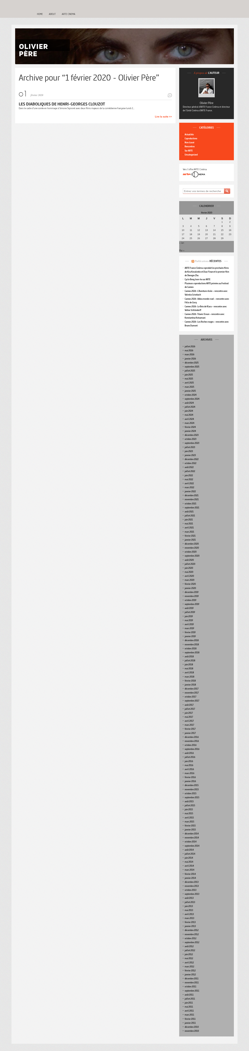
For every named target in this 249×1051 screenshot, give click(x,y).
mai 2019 (189, 620)
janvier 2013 (190, 926)
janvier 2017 (190, 733)
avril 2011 (189, 1010)
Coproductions (191, 138)
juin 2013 (189, 906)
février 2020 (190, 584)
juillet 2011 (190, 998)
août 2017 (189, 704)
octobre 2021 (190, 503)
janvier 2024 (190, 431)
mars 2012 (189, 966)
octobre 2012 (190, 938)
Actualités (189, 134)
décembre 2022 (192, 459)
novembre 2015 (192, 789)
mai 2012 (189, 958)
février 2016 (190, 777)
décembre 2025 (192, 362)
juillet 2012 (190, 950)
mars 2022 (189, 487)
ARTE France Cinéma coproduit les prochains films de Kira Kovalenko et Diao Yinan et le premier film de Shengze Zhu (207, 271)
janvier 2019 (190, 636)
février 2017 (190, 728)
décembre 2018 (192, 640)
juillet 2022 (190, 471)
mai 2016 (189, 765)
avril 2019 (189, 624)
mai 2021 (189, 523)
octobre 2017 (190, 696)
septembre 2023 (192, 443)
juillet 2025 (190, 370)
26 (198, 238)
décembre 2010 (192, 1026)
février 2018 (190, 680)
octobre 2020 (191, 551)
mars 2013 (189, 918)
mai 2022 (189, 479)
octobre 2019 (190, 600)
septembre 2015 (192, 797)
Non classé (189, 142)
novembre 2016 (192, 741)
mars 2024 (189, 423)
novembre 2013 (192, 886)
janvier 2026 (190, 358)
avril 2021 (189, 527)
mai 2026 (189, 350)
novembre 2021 (192, 499)
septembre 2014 (192, 845)
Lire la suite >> (163, 116)
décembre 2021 (192, 495)
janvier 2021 (190, 539)
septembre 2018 (192, 652)
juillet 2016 (190, 757)
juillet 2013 (190, 902)
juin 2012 (189, 954)
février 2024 (190, 427)
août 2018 (189, 656)
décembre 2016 (192, 737)
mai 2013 (189, 910)
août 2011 (189, 994)
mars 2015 (189, 821)
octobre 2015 (190, 793)
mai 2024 (189, 414)
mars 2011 (189, 1014)
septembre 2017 (192, 700)
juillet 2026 (190, 346)
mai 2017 (189, 716)
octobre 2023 (190, 439)
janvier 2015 (190, 829)
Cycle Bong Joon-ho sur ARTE (197, 279)
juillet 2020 (190, 564)
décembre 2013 (192, 882)
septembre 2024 (192, 398)
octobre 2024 (191, 394)
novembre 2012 (192, 934)
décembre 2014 (192, 833)
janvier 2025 (190, 390)
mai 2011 (189, 1006)
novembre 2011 (192, 982)
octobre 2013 (190, 890)
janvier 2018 (190, 684)
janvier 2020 (190, 588)
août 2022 (189, 467)
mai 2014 (189, 861)
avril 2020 (189, 576)
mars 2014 (189, 869)
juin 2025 (189, 374)
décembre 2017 (192, 688)
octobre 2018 (191, 648)
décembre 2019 (192, 592)
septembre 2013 (192, 894)
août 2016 (189, 753)
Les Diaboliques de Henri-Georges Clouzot (62, 104)
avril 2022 (189, 483)
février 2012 (190, 970)
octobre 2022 (190, 463)
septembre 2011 (192, 990)
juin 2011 (189, 1002)
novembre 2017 (192, 692)
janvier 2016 (190, 781)
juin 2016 (189, 761)
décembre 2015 (192, 785)
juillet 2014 (190, 853)
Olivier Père (206, 103)
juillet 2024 (190, 406)
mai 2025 (189, 378)
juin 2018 (189, 664)
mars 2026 (189, 354)
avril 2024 (189, 419)
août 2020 (189, 560)
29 (222, 238)
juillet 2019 (190, 612)
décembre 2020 (192, 543)
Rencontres (190, 146)
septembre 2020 (192, 555)
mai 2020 (189, 572)
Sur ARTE (189, 150)
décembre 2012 (192, 930)
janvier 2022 (190, 491)
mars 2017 (189, 724)
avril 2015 (189, 817)
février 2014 (190, 874)
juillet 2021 (190, 515)
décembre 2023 (192, 435)
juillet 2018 (190, 660)
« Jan (181, 242)
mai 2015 (189, 813)
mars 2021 (189, 531)
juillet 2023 (190, 447)
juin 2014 (189, 857)
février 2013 (190, 922)
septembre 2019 (192, 604)
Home (40, 14)
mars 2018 (189, 676)
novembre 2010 (192, 1030)
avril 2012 (189, 962)
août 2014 (189, 849)
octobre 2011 (190, 986)
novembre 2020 (192, 547)
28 (214, 238)
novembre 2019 (192, 596)
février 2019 (190, 632)
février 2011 (190, 1018)
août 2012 (189, 946)
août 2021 (189, 511)
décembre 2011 (192, 978)
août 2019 (189, 608)
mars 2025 (189, 386)
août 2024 (189, 402)
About (52, 14)
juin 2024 (189, 410)
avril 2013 (189, 914)
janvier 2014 (190, 878)
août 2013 (189, 898)
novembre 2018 (192, 644)
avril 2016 (189, 769)
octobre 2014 (191, 841)
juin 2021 (189, 519)
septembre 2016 (192, 749)
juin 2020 (189, 568)
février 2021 (190, 535)
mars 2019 (189, 628)
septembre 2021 (192, 507)
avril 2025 (189, 382)
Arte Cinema (68, 14)
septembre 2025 (192, 366)
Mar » (181, 250)
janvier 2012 (190, 974)
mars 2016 (189, 773)
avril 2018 (189, 672)
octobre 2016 (191, 745)
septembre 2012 (192, 942)
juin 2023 (189, 451)
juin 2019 (189, 616)
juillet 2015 (190, 805)
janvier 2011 (190, 1022)
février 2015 (190, 825)
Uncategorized (191, 154)
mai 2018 (189, 668)
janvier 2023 (190, 455)
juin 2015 (189, 809)
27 (206, 238)
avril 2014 (189, 865)
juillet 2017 (190, 708)
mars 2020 (189, 580)
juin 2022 (189, 475)
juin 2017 (189, 712)
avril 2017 (189, 720)
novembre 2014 (192, 837)
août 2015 (189, 801)
